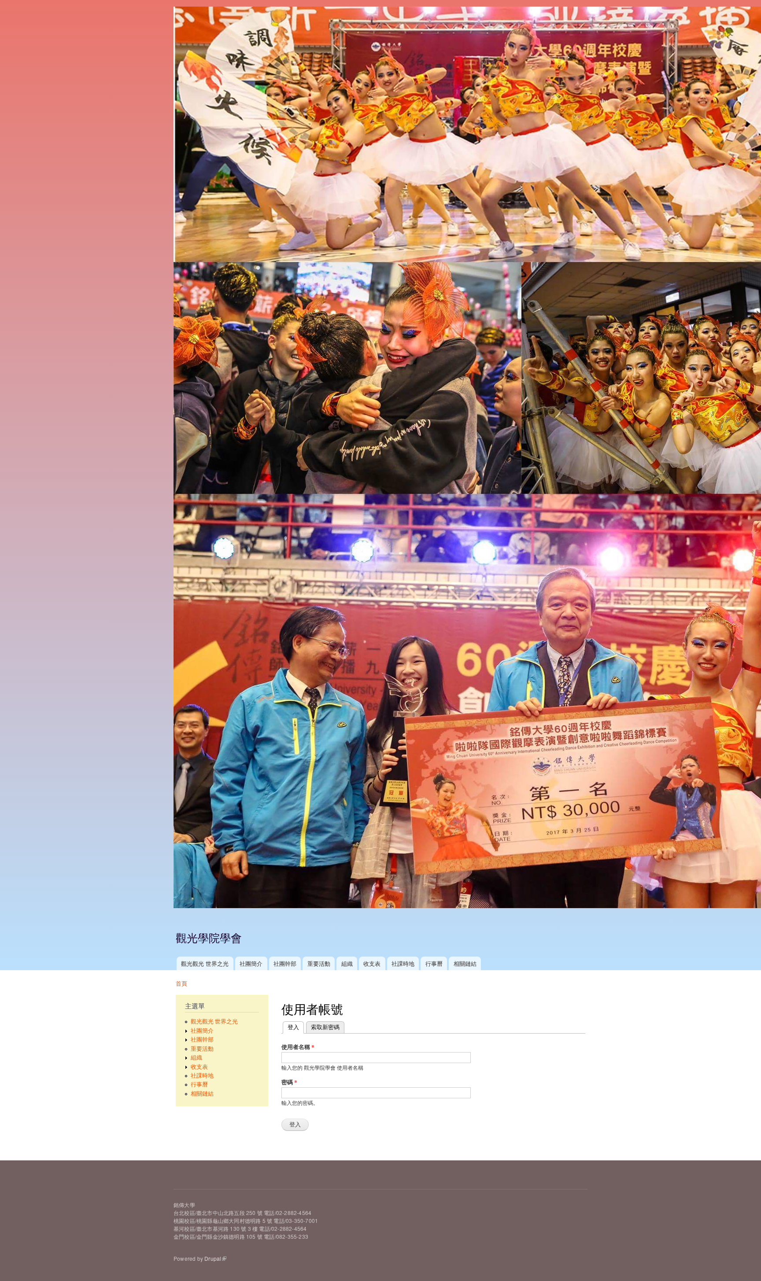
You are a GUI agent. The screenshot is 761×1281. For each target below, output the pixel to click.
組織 (347, 963)
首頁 (181, 983)
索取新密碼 (325, 1027)
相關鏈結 (465, 963)
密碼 (289, 1082)
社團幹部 (284, 963)
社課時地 (403, 963)
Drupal (212, 1258)
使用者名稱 (297, 1046)
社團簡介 (251, 963)
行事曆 (434, 963)
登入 (296, 1027)
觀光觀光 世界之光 (205, 963)
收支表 (371, 963)
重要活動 (318, 963)
